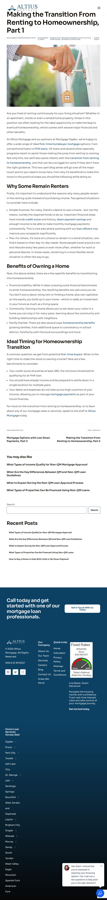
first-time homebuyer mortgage (60, 144)
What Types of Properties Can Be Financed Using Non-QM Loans (41, 552)
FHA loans (41, 148)
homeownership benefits (79, 322)
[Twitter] (15, 672)
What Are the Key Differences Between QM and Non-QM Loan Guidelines (45, 539)
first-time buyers (71, 354)
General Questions (70, 39)
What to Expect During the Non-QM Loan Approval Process (38, 546)
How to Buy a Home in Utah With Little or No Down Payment (39, 559)
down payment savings (71, 219)
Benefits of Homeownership (64, 38)
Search (11, 504)
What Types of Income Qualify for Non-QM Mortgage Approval (40, 532)
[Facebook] (8, 672)
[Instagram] (23, 672)
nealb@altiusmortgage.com (21, 38)
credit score (33, 219)
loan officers (84, 228)
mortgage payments (63, 394)
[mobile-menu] (96, 7)
